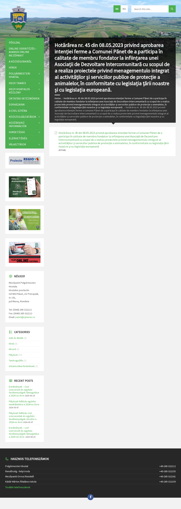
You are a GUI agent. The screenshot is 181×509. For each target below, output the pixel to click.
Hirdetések (17, 132)
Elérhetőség (18, 138)
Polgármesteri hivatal (19, 75)
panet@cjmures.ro (25, 317)
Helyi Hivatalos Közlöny (19, 90)
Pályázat (13, 354)
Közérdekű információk (18, 124)
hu (117, 8)
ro (124, 8)
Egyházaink (17, 104)
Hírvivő (12, 349)
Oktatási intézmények (24, 98)
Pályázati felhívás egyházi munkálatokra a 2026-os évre (24, 403)
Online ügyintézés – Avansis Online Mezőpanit (23, 52)
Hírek (13, 67)
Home (58, 98)
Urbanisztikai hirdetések (22, 366)
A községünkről (20, 61)
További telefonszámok (17, 487)
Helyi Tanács (17, 83)
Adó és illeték (16, 338)
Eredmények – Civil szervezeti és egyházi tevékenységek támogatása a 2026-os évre (24, 391)
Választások (17, 144)
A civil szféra (18, 110)
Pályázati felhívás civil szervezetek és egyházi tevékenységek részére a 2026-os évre (22, 417)
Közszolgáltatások (22, 116)
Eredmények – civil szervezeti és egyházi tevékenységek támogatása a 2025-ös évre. (24, 432)
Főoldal (14, 42)
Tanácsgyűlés (16, 360)
